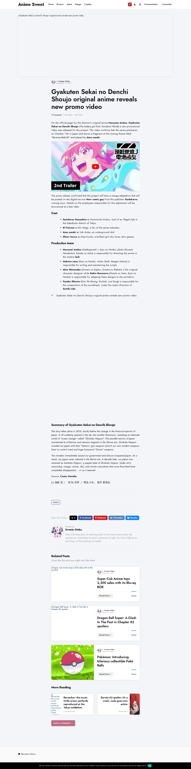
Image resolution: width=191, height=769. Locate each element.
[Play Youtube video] (95, 166)
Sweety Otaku (64, 81)
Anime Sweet (31, 4)
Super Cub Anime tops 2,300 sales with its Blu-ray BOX (116, 583)
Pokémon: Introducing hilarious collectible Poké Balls (115, 661)
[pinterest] (130, 4)
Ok (150, 765)
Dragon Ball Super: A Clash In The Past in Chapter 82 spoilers (116, 622)
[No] (188, 766)
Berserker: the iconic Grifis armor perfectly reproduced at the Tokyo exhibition (75, 702)
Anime (56, 502)
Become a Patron (28, 754)
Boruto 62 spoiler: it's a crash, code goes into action (114, 701)
